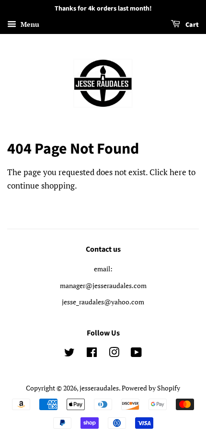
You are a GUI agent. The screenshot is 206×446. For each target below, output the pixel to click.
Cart (191, 25)
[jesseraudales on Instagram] (114, 353)
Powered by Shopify (151, 387)
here (178, 172)
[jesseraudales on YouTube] (136, 353)
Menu (29, 24)
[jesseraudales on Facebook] (91, 353)
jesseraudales (99, 387)
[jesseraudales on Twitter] (69, 353)
